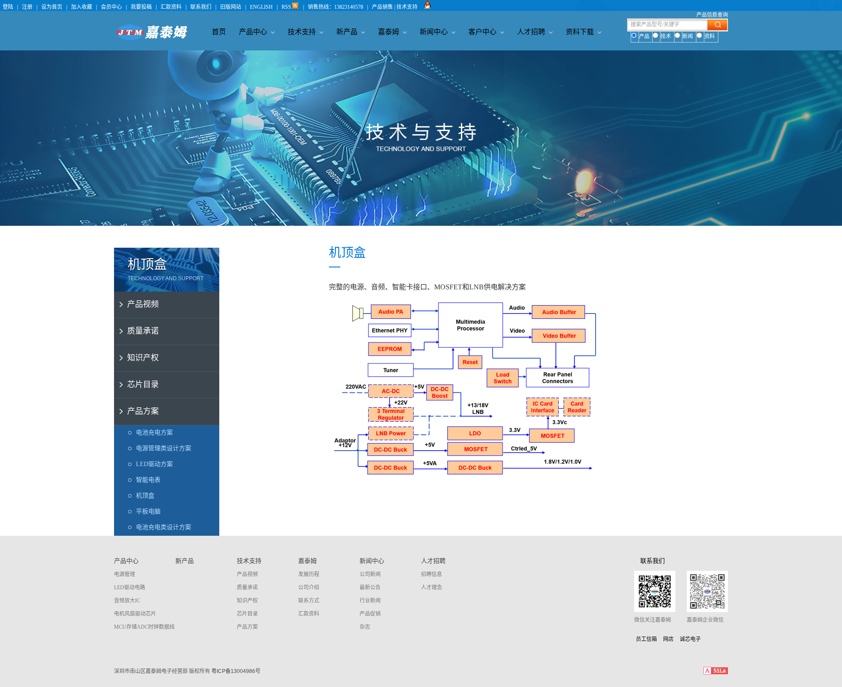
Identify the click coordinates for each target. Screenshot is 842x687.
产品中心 (254, 32)
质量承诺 (143, 331)
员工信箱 (646, 639)
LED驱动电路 (129, 587)
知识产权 (143, 357)
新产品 (347, 32)
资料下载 (581, 32)
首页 (219, 32)
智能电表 (148, 480)
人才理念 (431, 587)
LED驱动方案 (154, 464)
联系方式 (308, 601)
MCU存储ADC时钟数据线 (144, 627)
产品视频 (143, 304)
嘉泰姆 (389, 32)
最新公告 (370, 587)
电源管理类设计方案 (163, 448)
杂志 (365, 627)
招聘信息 (431, 574)
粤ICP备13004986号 (235, 671)
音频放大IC (127, 601)
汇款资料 (308, 614)
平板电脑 (148, 511)
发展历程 (308, 574)
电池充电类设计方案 (163, 527)
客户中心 (483, 32)
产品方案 (143, 411)
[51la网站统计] (707, 673)
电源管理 (124, 574)
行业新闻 (370, 601)
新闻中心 (435, 32)
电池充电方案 (154, 432)
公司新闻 (370, 574)
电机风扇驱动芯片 (135, 614)
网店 (668, 639)
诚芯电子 (690, 639)
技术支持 (303, 32)
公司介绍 (308, 587)
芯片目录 (143, 384)
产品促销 (370, 614)
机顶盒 (145, 495)
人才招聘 (532, 32)
